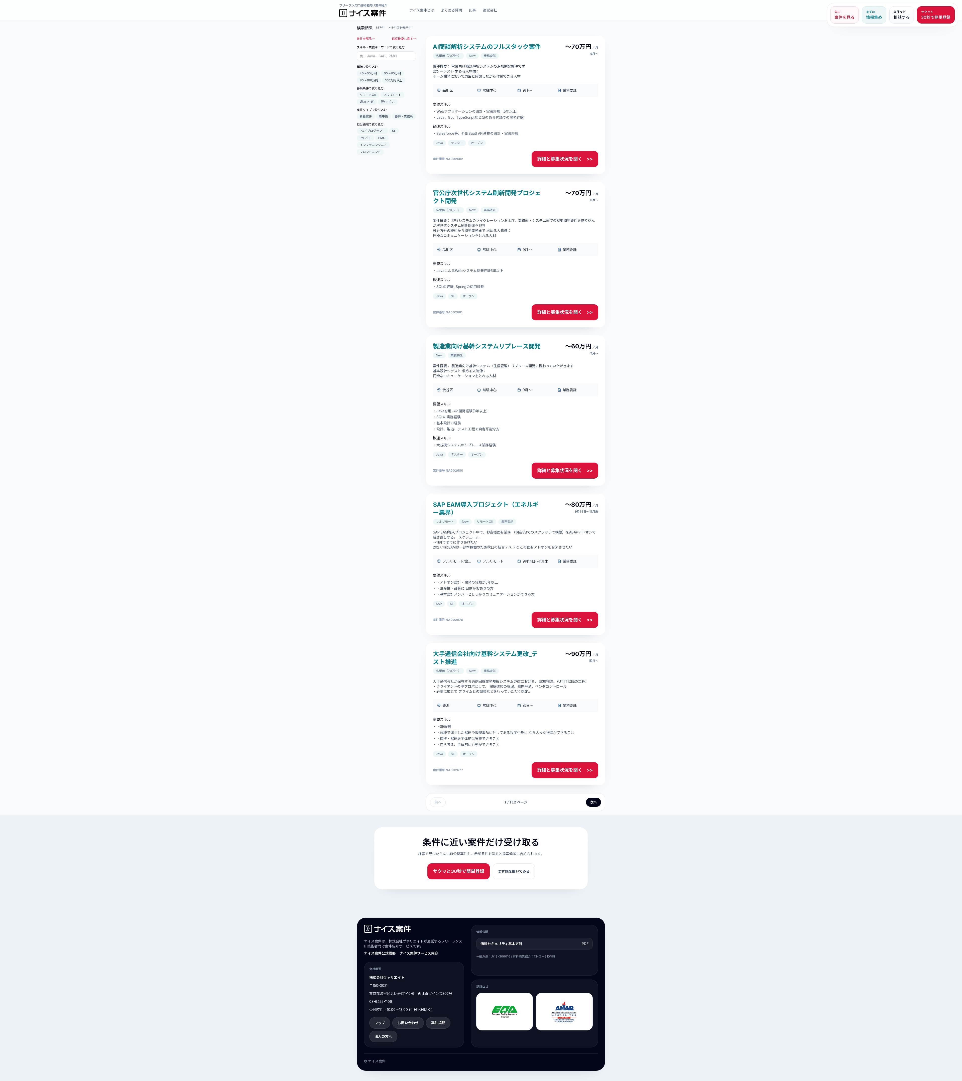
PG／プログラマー (372, 131)
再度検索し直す (404, 39)
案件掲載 (438, 1023)
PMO (382, 138)
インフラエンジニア (373, 145)
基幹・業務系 (404, 116)
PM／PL (365, 138)
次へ (593, 802)
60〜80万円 (392, 73)
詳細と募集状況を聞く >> (565, 159)
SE (394, 131)
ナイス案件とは (421, 10)
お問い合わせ (408, 1023)
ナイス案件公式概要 (380, 953)
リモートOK (368, 95)
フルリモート (392, 95)
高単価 (383, 116)
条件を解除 (366, 39)
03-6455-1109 (380, 1001)
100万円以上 (393, 80)
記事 (472, 10)
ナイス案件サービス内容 (419, 953)
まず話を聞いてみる (514, 871)
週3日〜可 (367, 102)
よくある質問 (451, 10)
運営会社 (490, 10)
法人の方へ (383, 1036)
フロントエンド (370, 152)
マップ (380, 1023)
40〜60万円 (368, 73)
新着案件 (366, 116)
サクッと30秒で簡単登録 (458, 871)
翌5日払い (388, 102)
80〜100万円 (369, 80)
